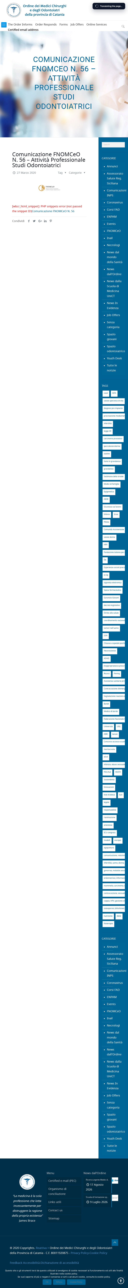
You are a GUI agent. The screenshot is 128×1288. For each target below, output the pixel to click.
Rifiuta (59, 1282)
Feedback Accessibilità (25, 1263)
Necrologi (113, 245)
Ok (47, 1282)
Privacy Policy (80, 1253)
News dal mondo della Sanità (114, 257)
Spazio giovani (112, 337)
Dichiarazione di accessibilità (60, 1263)
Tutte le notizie (112, 368)
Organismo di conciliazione (57, 1192)
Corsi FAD (113, 209)
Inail (110, 238)
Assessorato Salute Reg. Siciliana (115, 178)
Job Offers (77, 24)
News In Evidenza (112, 306)
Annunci (112, 166)
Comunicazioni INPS (115, 193)
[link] (4, 24)
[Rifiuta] (124, 1277)
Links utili (54, 1202)
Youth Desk (114, 358)
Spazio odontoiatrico (115, 349)
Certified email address (23, 30)
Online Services (96, 24)
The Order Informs (20, 24)
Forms (63, 24)
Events (111, 224)
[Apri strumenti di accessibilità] (121, 1281)
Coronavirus (115, 202)
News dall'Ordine (114, 272)
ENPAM (112, 216)
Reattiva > (42, 1248)
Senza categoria (113, 325)
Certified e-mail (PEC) (62, 1181)
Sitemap (53, 1218)
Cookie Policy (98, 1253)
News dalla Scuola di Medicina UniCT (114, 289)
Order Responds (46, 24)
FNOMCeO (114, 231)
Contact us (55, 1210)
